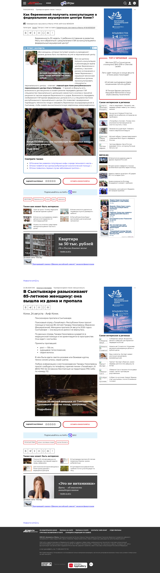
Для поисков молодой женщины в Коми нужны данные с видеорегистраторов (46, 468)
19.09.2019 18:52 (28, 9)
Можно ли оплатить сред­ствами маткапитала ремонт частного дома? (45, 226)
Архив (34, 27)
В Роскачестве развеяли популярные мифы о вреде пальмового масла (60, 163)
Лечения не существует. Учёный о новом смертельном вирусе (121, 129)
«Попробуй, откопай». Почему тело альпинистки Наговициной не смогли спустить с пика (122, 123)
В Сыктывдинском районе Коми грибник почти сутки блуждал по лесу (82, 468)
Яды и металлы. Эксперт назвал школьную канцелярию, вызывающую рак (120, 356)
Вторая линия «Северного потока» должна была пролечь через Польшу (122, 166)
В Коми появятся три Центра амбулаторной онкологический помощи (60, 166)
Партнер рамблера (59, 564)
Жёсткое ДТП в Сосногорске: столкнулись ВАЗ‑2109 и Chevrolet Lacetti (117, 65)
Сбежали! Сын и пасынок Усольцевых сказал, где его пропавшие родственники (123, 371)
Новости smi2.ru (31, 281)
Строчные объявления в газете (51, 532)
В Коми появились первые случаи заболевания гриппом (54, 168)
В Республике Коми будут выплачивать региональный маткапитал (80, 219)
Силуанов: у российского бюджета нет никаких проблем (121, 190)
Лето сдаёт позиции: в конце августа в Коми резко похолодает (118, 74)
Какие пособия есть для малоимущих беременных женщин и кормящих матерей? (60, 143)
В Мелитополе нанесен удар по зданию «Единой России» (120, 159)
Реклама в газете (82, 530)
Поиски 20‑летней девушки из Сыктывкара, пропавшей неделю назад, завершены (65, 403)
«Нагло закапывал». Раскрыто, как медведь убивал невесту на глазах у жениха (122, 107)
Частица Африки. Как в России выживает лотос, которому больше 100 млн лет (122, 146)
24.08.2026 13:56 (29, 288)
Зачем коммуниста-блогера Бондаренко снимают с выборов (120, 182)
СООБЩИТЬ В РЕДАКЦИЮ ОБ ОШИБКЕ (78, 532)
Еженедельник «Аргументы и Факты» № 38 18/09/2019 (75, 27)
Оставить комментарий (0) (80, 181)
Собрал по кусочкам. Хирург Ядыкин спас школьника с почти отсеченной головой (122, 379)
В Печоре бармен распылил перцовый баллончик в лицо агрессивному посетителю (118, 93)
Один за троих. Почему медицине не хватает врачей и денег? (45, 210)
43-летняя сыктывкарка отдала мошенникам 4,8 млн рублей (118, 83)
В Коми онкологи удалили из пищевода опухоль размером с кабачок (81, 211)
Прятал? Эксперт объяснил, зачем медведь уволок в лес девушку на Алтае (121, 364)
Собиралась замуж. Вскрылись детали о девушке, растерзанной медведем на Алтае (121, 340)
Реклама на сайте (66, 530)
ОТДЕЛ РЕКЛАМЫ (115, 530)
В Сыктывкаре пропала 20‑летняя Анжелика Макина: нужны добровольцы (82, 461)
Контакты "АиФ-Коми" (99, 530)
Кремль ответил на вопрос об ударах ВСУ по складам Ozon (122, 174)
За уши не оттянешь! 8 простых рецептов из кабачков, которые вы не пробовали (123, 115)
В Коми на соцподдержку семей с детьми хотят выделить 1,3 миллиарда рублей (45, 219)
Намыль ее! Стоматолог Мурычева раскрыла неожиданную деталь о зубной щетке (121, 348)
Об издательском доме (48, 530)
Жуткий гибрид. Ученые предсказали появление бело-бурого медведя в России (123, 138)
